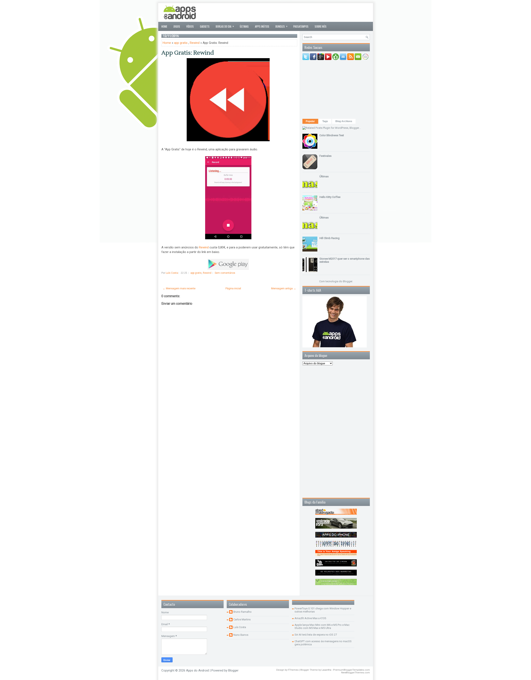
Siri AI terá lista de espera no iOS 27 (316, 634)
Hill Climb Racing (329, 238)
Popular (310, 121)
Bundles (281, 26)
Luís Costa (239, 627)
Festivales (325, 155)
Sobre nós (320, 26)
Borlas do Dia (225, 26)
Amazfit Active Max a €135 (310, 618)
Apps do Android (197, 670)
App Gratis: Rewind (187, 52)
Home (164, 26)
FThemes (293, 670)
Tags (325, 121)
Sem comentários (225, 272)
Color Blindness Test (331, 135)
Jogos (176, 26)
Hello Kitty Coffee (329, 197)
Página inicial (233, 288)
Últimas (244, 26)
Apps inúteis (262, 26)
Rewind (195, 43)
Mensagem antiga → (283, 288)
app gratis (181, 43)
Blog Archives (343, 121)
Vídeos (190, 26)
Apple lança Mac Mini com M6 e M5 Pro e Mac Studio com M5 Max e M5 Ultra (322, 626)
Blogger (347, 281)
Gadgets (204, 26)
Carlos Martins (242, 619)
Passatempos (300, 26)
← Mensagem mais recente (179, 288)
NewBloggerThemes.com (355, 672)
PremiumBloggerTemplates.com (351, 670)
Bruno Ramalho (242, 611)
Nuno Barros (240, 634)
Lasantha (326, 670)
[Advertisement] (294, 12)
